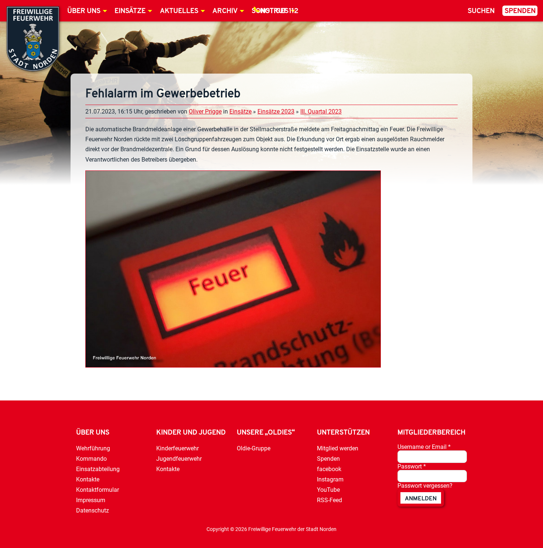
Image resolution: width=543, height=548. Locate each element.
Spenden (520, 11)
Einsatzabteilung (98, 469)
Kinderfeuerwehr (177, 448)
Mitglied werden (337, 448)
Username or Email (424, 446)
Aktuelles (179, 11)
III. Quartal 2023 (321, 111)
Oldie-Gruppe (253, 448)
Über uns (83, 11)
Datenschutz (92, 510)
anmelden (421, 499)
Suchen (481, 11)
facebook (329, 469)
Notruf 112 (279, 11)
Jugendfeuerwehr (179, 458)
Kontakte (87, 479)
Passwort (411, 466)
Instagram (330, 479)
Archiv (225, 11)
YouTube (328, 489)
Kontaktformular (97, 489)
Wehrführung (93, 448)
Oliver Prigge (205, 111)
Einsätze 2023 (275, 111)
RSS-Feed (329, 500)
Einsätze (130, 11)
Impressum (90, 500)
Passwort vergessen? (424, 485)
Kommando (91, 458)
